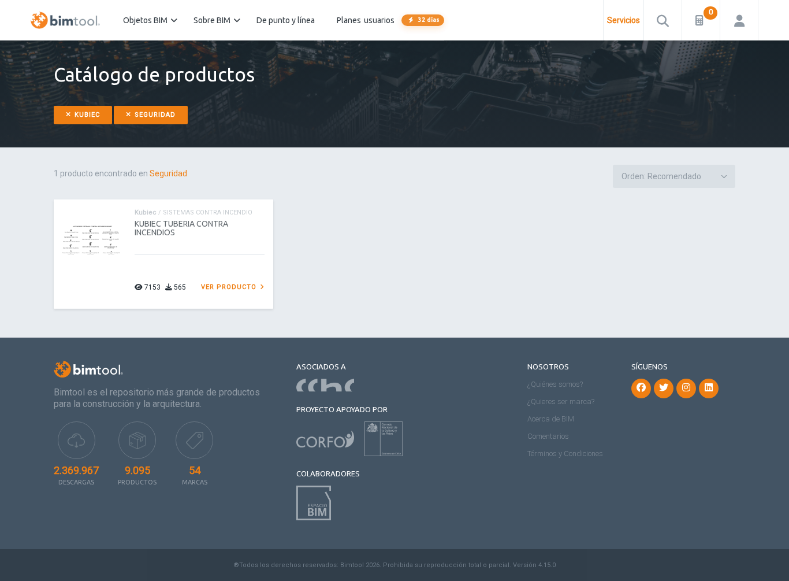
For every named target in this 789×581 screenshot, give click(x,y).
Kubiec (86, 115)
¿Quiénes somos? (555, 384)
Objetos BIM (145, 20)
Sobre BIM (211, 20)
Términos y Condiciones (565, 453)
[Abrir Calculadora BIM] (701, 20)
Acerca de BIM (550, 419)
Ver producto (230, 287)
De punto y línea (285, 20)
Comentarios (548, 436)
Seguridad (154, 115)
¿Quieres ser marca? (560, 401)
